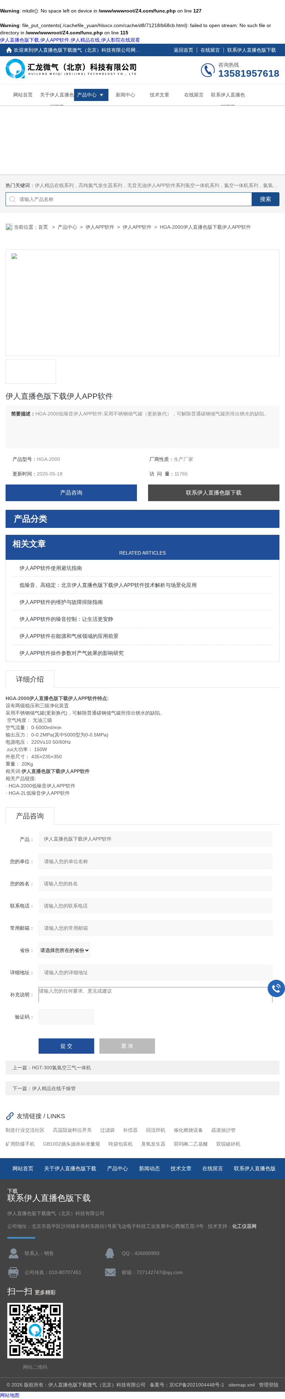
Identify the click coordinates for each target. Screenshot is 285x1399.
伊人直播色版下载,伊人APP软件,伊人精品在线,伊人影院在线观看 (70, 40)
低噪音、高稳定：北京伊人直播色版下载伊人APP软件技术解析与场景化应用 (108, 585)
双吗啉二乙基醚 (191, 1144)
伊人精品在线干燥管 (54, 1088)
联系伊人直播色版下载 (251, 50)
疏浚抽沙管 (223, 1130)
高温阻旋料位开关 (72, 1130)
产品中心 (87, 95)
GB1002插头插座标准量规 (71, 1144)
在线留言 (210, 50)
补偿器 (130, 1130)
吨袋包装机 (120, 1144)
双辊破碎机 (228, 1144)
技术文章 (159, 95)
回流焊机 (155, 1130)
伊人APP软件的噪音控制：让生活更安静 (66, 619)
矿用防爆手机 (20, 1144)
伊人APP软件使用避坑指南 (50, 568)
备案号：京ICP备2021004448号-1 (187, 1385)
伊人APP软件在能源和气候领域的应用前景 (69, 636)
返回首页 (183, 50)
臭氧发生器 (153, 1144)
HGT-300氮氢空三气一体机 (61, 1067)
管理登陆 (268, 1385)
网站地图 (9, 1395)
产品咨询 (71, 493)
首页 (43, 227)
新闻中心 (125, 95)
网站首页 (23, 95)
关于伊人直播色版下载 (57, 101)
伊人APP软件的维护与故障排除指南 (61, 602)
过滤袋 (107, 1130)
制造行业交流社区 (25, 1130)
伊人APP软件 (100, 227)
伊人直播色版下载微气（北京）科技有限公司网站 (86, 50)
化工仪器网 (244, 1226)
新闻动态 (149, 1168)
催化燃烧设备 (188, 1130)
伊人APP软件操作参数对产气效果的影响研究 (71, 653)
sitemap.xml (241, 1385)
